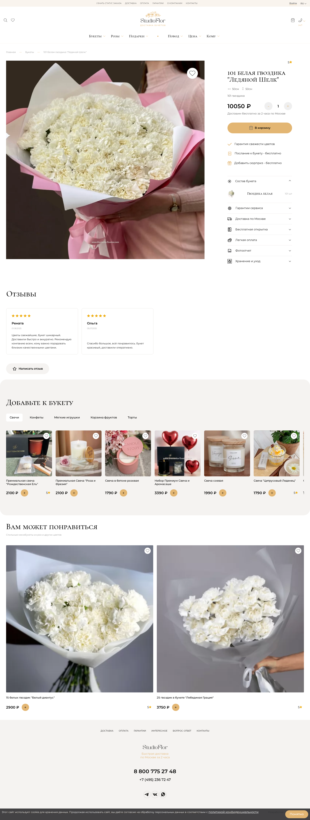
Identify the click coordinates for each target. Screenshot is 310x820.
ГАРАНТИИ (140, 730)
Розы (115, 36)
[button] (5, 19)
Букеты (95, 36)
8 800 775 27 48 (155, 771)
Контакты (192, 3)
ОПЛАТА (123, 730)
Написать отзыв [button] (31, 368)
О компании (174, 3)
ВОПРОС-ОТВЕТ (182, 730)
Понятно (297, 814)
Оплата (144, 3)
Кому (211, 36)
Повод (173, 36)
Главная (11, 52)
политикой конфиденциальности (233, 812)
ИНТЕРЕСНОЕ (159, 730)
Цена (192, 36)
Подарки (136, 36)
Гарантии (158, 3)
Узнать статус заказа (108, 3)
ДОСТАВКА (107, 730)
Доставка (131, 3)
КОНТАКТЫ (203, 730)
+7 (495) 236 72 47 (155, 779)
